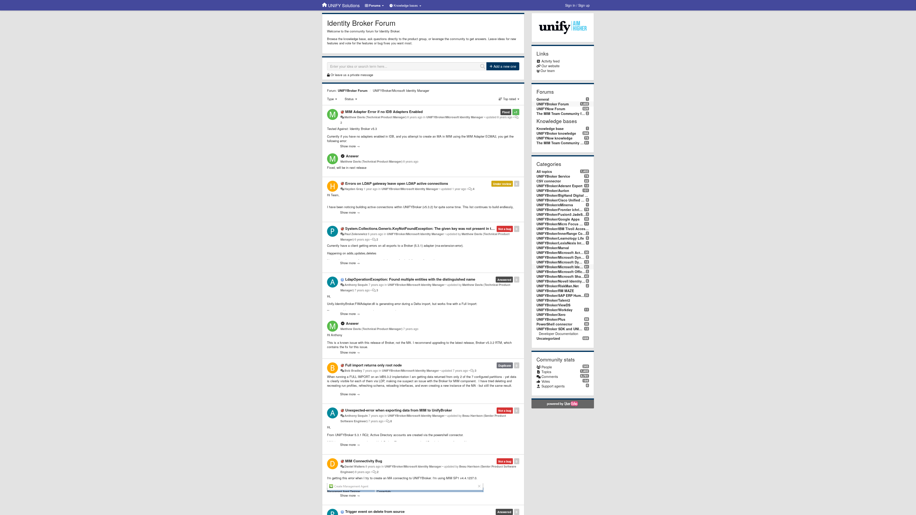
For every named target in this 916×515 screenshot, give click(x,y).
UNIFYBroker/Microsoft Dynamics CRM (560, 262)
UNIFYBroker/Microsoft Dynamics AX (561, 257)
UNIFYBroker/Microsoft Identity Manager (401, 90)
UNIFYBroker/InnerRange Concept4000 (561, 233)
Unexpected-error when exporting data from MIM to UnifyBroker (398, 410)
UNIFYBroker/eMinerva (554, 204)
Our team (548, 70)
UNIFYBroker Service (553, 176)
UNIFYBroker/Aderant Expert (559, 185)
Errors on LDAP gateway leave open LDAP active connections (396, 183)
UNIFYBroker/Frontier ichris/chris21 (560, 209)
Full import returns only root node (373, 365)
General (542, 99)
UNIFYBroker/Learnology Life (560, 238)
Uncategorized (548, 338)
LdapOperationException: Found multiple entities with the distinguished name (410, 279)
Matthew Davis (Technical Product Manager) (375, 117)
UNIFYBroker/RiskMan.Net (557, 285)
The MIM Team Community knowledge (560, 142)
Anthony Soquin (356, 285)
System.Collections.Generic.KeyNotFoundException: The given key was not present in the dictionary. (429, 228)
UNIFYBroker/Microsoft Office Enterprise (561, 271)
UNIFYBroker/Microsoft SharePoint (560, 276)
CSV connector (548, 181)
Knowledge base (550, 128)
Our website (550, 65)
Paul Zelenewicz (355, 234)
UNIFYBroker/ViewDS (553, 305)
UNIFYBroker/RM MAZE (555, 290)
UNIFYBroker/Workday (554, 309)
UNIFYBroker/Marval (552, 247)
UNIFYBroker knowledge (556, 133)
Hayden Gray (353, 189)
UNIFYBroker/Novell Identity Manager (561, 281)
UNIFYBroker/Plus (550, 319)
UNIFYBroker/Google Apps (558, 219)
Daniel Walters (354, 466)
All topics (544, 171)
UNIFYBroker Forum (353, 90)
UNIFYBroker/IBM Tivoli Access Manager (562, 228)
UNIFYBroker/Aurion (552, 190)
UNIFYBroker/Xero (551, 314)
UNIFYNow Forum (550, 108)
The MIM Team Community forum (561, 113)
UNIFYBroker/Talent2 (553, 300)
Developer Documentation (558, 333)
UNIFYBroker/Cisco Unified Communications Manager (561, 200)
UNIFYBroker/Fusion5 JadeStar (561, 214)
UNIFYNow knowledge (554, 138)
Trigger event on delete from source (375, 511)
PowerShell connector (554, 324)
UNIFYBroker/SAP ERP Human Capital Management (560, 295)
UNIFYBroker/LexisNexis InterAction (561, 243)
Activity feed (550, 61)
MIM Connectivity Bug (363, 461)
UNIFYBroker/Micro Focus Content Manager (560, 223)
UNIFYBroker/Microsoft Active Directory (560, 252)
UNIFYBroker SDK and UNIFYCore (560, 328)
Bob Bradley (353, 370)
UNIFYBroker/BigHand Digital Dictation (562, 195)
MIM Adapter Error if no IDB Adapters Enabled (384, 111)
